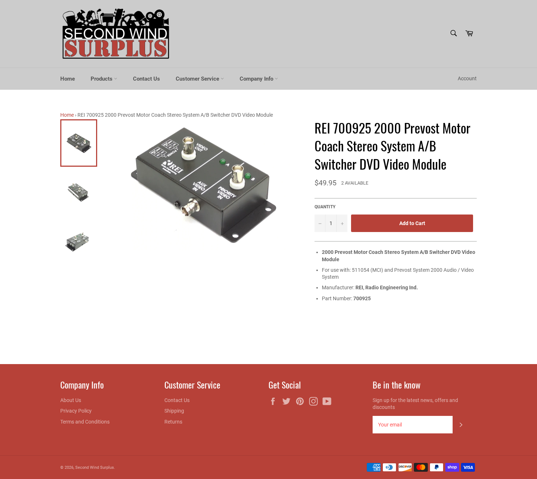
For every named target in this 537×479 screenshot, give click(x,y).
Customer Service (198, 79)
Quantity (325, 206)
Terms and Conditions (85, 422)
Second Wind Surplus (94, 467)
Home (67, 79)
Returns (173, 422)
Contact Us (146, 79)
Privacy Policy (76, 411)
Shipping (174, 411)
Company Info (257, 79)
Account (467, 78)
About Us (70, 400)
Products (102, 79)
